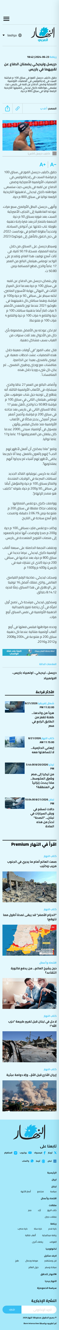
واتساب (25, 1160)
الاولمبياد (50, 678)
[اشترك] (29, 652)
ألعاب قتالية (30, 1235)
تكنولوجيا (51, 1249)
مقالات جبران (51, 1217)
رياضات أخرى (37, 1242)
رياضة (53, 56)
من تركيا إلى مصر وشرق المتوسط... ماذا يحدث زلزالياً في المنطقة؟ (42, 780)
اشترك (12, 1309)
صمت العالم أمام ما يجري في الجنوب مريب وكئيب (32, 864)
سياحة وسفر (51, 1267)
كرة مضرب (23, 1229)
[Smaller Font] (52, 164)
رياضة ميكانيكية (49, 1235)
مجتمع (40, 1191)
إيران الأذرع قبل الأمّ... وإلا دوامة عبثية (31, 1075)
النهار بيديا (51, 1281)
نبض (50, 1161)
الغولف (53, 1242)
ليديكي (40, 672)
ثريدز (38, 1161)
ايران (54, 1179)
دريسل (52, 672)
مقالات (53, 1205)
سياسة (53, 1191)
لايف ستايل (50, 1256)
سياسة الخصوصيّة (47, 1288)
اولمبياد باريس (23, 672)
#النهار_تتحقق (48, 1274)
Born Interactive (31, 1323)
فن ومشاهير (50, 1260)
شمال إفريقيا (45, 703)
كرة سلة (38, 1229)
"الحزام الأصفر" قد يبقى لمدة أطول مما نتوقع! (30, 917)
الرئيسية (52, 1173)
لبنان (51, 799)
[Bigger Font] (42, 164)
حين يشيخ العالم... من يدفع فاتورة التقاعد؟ (34, 970)
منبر (29, 1210)
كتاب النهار (47, 738)
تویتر (50, 1152)
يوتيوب (23, 1152)
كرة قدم (52, 1229)
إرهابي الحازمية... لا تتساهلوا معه (42, 750)
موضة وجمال (31, 1260)
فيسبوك (38, 1152)
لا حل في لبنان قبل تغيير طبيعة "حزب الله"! (32, 1023)
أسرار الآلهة (26, 1191)
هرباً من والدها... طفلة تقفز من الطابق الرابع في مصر (43, 719)
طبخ (17, 1260)
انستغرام (8, 1153)
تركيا (51, 764)
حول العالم (34, 1267)
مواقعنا (12, 35)
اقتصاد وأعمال (48, 962)
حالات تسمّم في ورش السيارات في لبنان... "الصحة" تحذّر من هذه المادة (42, 817)
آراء (39, 1210)
